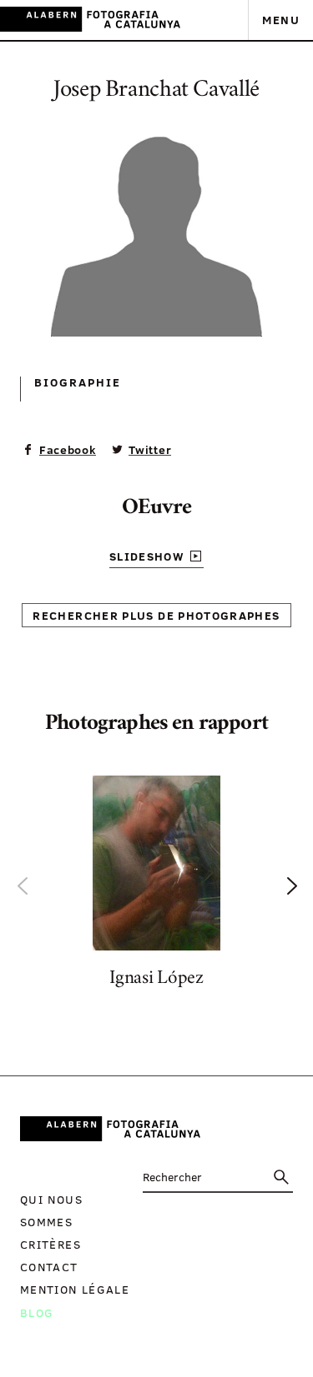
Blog (36, 1312)
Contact (49, 1267)
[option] (156, 885)
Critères (50, 1244)
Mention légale (74, 1289)
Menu (281, 19)
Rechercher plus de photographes (156, 615)
